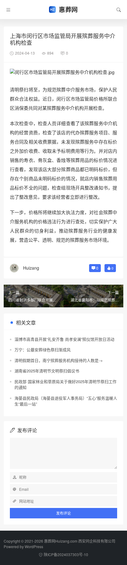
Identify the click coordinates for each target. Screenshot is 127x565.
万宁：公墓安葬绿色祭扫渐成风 (42, 349)
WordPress (34, 546)
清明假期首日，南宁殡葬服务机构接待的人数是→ (58, 360)
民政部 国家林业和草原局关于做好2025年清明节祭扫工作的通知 (65, 384)
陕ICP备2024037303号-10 (66, 554)
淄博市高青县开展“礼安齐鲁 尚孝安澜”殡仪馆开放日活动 (64, 339)
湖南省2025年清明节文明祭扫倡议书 (46, 371)
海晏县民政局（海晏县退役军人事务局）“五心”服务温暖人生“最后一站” (65, 401)
